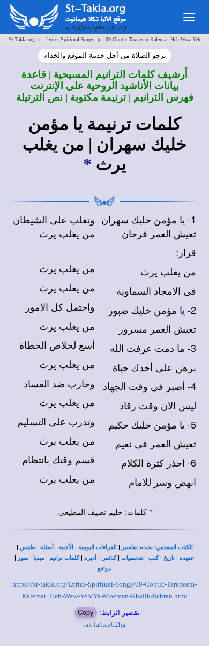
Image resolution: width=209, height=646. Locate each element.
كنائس (108, 558)
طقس (27, 547)
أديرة (90, 558)
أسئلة (47, 547)
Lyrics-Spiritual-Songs (70, 39)
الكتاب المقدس (174, 547)
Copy (86, 612)
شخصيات (132, 558)
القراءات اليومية (97, 547)
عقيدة (187, 558)
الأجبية (65, 547)
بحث (147, 547)
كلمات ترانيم (64, 558)
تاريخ (169, 558)
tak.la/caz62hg (104, 624)
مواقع (104, 569)
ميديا (38, 558)
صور (23, 558)
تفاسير (130, 547)
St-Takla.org (22, 39)
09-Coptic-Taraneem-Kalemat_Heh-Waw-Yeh (153, 39)
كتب (153, 558)
